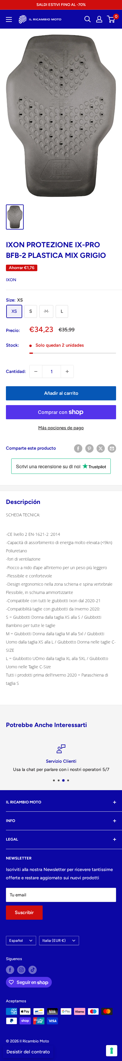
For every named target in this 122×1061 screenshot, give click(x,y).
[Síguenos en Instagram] (21, 970)
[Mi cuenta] (99, 19)
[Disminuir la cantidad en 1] (36, 371)
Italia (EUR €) (54, 940)
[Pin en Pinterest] (89, 448)
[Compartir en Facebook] (78, 448)
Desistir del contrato (28, 1052)
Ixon (11, 279)
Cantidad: (16, 371)
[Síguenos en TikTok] (32, 970)
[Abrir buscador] (87, 19)
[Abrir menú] (9, 19)
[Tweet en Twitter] (101, 448)
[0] (111, 19)
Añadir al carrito (61, 393)
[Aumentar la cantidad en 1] (67, 371)
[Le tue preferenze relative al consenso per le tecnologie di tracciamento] (111, 1050)
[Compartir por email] (112, 448)
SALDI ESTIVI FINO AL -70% (61, 4)
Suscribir (24, 912)
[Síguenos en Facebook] (10, 970)
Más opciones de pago (61, 427)
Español (16, 940)
